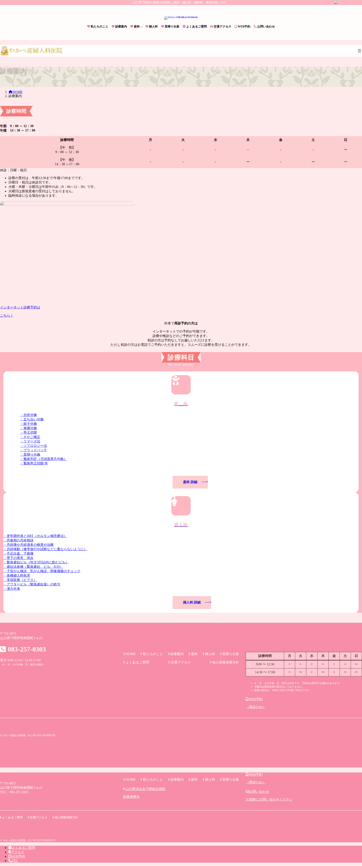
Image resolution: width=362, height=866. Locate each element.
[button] (181, 311)
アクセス (17, 852)
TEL (15, 860)
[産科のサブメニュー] (141, 26)
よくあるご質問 (23, 847)
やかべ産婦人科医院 (14, 735)
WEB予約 (18, 856)
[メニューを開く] (359, 50)
